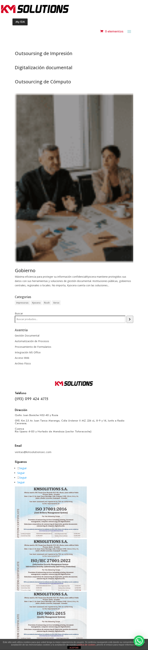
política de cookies (86, 644)
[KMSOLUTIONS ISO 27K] (51, 589)
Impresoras (22, 302)
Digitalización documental (43, 67)
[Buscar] (130, 319)
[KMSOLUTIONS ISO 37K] (51, 537)
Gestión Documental (27, 335)
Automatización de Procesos (32, 341)
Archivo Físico (23, 363)
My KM (20, 22)
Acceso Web (22, 358)
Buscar (19, 313)
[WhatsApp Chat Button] (139, 641)
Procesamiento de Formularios (33, 346)
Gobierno (25, 270)
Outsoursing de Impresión (43, 53)
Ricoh (47, 302)
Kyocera (36, 302)
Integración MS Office (28, 352)
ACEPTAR (74, 648)
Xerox (56, 302)
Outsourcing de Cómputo (43, 81)
